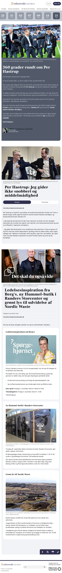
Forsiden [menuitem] (3, 9)
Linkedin (6, 118)
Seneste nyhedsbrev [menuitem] (13, 9)
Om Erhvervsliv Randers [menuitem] (28, 9)
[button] (52, 551)
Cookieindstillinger (5, 570)
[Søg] (44, 567)
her (44, 116)
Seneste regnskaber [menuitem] (42, 9)
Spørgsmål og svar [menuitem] (55, 9)
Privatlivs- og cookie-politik (6, 568)
